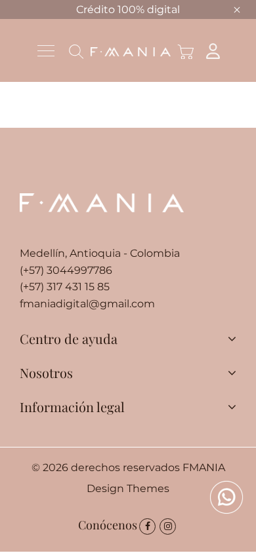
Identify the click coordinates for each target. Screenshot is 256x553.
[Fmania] (131, 51)
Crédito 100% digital (128, 9)
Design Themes (128, 488)
